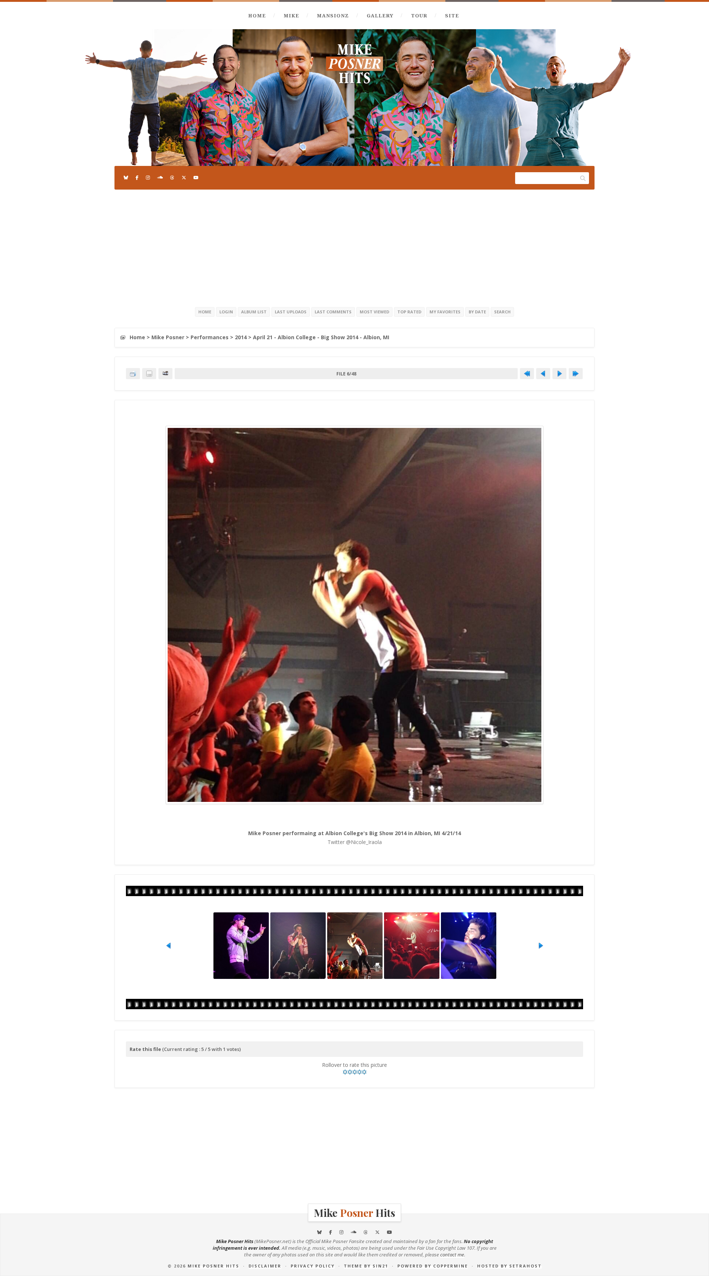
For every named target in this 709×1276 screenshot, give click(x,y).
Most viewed (374, 311)
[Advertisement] (354, 247)
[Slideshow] (165, 373)
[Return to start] (527, 373)
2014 (241, 337)
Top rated (409, 311)
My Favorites (444, 311)
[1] (345, 1072)
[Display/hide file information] (149, 373)
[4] (359, 1072)
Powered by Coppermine (432, 1266)
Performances (210, 337)
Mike (291, 15)
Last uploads (290, 311)
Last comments (333, 311)
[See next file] (559, 373)
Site (452, 15)
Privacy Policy (313, 1266)
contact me (452, 1254)
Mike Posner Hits (213, 1266)
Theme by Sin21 (366, 1266)
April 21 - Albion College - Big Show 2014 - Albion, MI (321, 337)
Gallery (380, 15)
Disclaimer (265, 1266)
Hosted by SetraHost (509, 1266)
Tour (419, 15)
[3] (354, 1072)
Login (226, 311)
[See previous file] (543, 373)
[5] (364, 1072)
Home (257, 15)
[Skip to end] (576, 373)
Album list (254, 311)
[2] (349, 1072)
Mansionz (333, 15)
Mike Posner (167, 337)
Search (502, 311)
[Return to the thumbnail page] (133, 373)
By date (477, 311)
